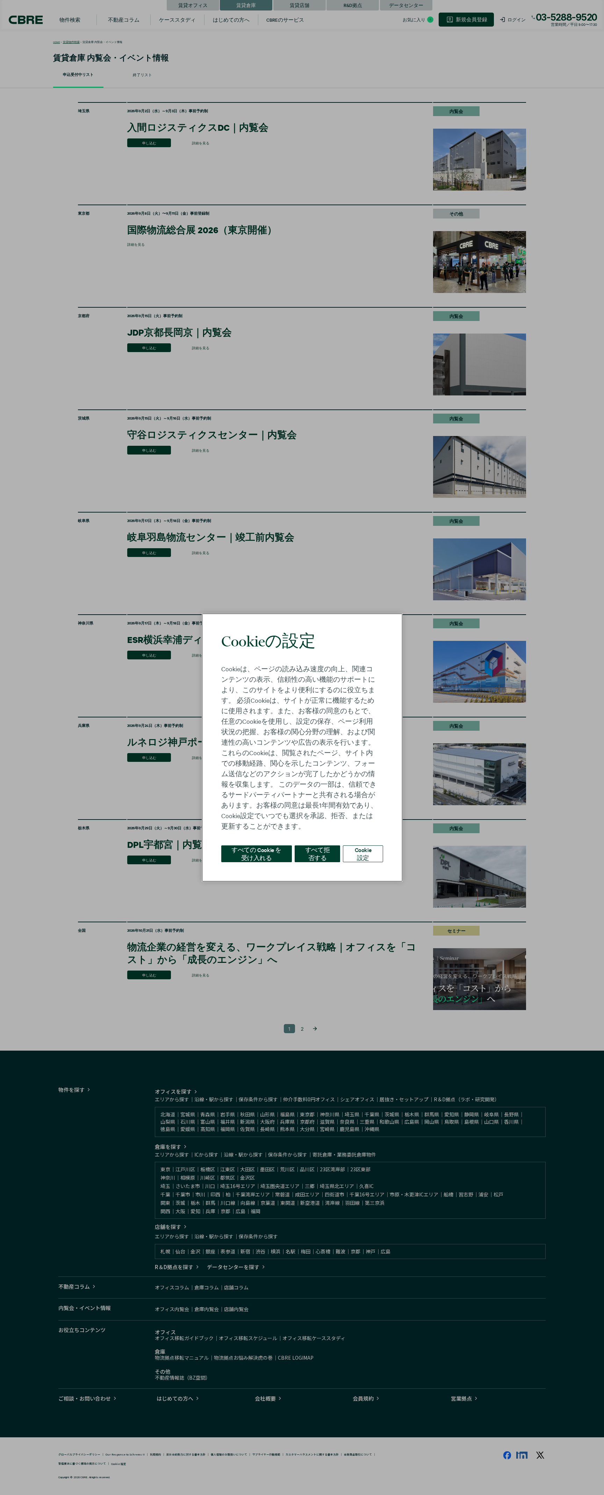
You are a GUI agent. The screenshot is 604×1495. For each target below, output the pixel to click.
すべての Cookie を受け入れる (256, 853)
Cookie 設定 (363, 853)
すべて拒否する (317, 853)
